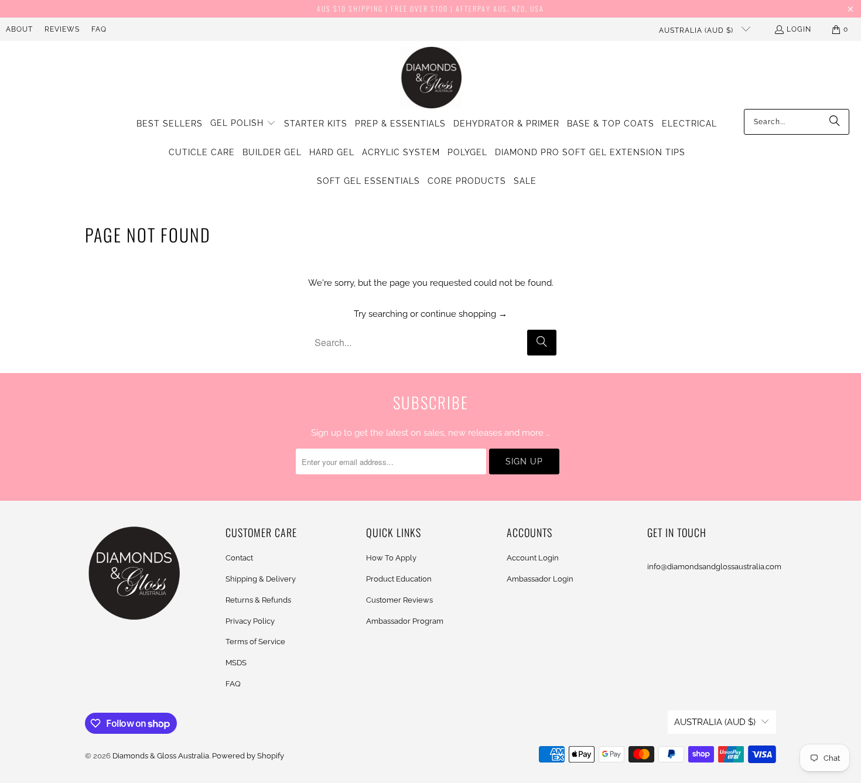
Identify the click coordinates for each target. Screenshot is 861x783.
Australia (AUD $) (697, 30)
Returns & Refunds (258, 600)
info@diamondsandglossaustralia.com (714, 566)
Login (799, 29)
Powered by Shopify (248, 755)
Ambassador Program (404, 621)
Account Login (533, 557)
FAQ (99, 29)
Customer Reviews (399, 600)
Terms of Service (255, 641)
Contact (239, 557)
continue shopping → (464, 314)
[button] (243, 123)
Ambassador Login (540, 579)
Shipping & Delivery (261, 579)
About (19, 29)
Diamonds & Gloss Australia (160, 755)
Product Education (399, 579)
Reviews (62, 29)
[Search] (834, 122)
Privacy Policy (250, 621)
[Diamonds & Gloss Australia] (431, 78)
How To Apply (391, 557)
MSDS (236, 662)
